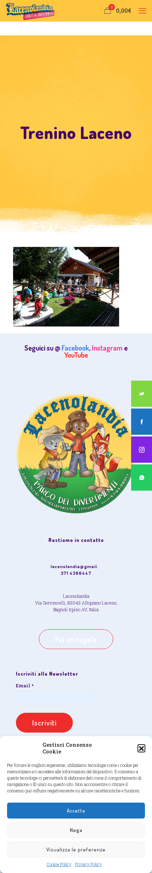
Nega (76, 830)
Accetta (76, 810)
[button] (141, 748)
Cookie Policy (59, 864)
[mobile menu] (142, 11)
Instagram (107, 347)
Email (25, 685)
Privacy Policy (88, 864)
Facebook (75, 347)
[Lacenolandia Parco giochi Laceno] (30, 10)
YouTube (76, 354)
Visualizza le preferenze (76, 849)
